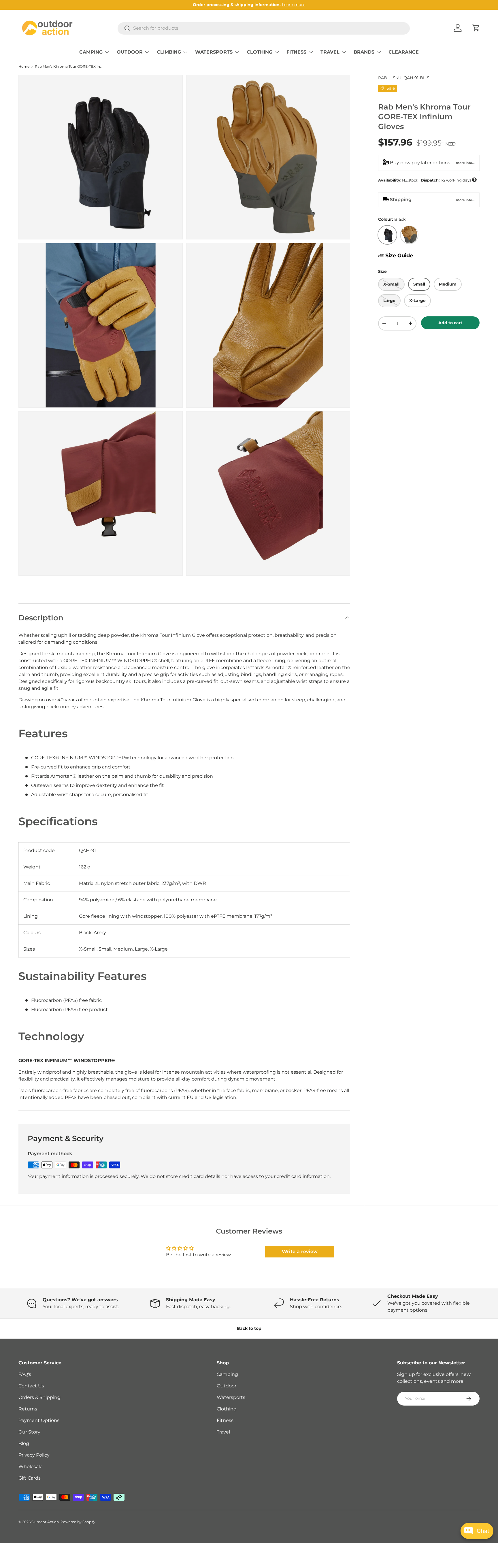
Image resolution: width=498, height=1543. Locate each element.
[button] (476, 28)
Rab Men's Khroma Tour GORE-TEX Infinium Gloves (69, 66)
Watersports (231, 1397)
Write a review (300, 1251)
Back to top (249, 1328)
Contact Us (31, 1386)
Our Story (29, 1432)
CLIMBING (169, 52)
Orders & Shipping (39, 1397)
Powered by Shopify (78, 1522)
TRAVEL (329, 52)
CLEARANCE (403, 52)
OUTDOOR (130, 52)
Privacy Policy (34, 1455)
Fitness (225, 1420)
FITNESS (296, 52)
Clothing (227, 1409)
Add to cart (450, 322)
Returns (27, 1409)
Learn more (293, 4)
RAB (382, 77)
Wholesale (30, 1466)
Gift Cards (29, 1478)
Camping (227, 1374)
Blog (23, 1443)
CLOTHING (259, 52)
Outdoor (226, 1386)
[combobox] (264, 28)
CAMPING (91, 52)
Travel (223, 1432)
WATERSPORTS (214, 52)
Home (23, 66)
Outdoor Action (45, 1522)
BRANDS (364, 52)
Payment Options (38, 1420)
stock (427, 179)
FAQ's (24, 1374)
